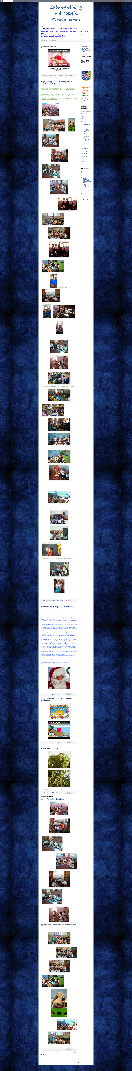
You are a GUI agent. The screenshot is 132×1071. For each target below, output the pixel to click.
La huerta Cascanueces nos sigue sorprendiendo (86, 143)
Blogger (78, 1062)
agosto (84, 151)
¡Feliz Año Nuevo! (48, 47)
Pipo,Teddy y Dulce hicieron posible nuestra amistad (86, 126)
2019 (83, 113)
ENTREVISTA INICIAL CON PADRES (86, 49)
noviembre (85, 146)
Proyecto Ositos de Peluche (53, 799)
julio (84, 153)
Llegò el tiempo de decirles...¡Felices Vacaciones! (87, 134)
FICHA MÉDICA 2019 (86, 53)
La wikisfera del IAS (86, 204)
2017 (83, 116)
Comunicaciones (52, 40)
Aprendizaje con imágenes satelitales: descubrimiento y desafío (86, 196)
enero (84, 163)
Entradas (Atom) (50, 1054)
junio (84, 155)
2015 (83, 119)
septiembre (85, 150)
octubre (84, 148)
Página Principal (43, 40)
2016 (83, 118)
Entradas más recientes (46, 1052)
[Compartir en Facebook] (70, 75)
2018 (83, 115)
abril (84, 158)
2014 (83, 121)
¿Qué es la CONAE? (86, 199)
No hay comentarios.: (60, 75)
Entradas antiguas (73, 1052)
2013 (83, 165)
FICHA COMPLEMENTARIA (86, 46)
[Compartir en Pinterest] (71, 75)
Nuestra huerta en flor (50, 748)
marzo (84, 159)
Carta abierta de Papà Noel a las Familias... (59, 607)
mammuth (68, 1062)
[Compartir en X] (68, 75)
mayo (84, 156)
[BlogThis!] (67, 75)
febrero (84, 161)
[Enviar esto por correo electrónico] (66, 75)
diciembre (85, 122)
